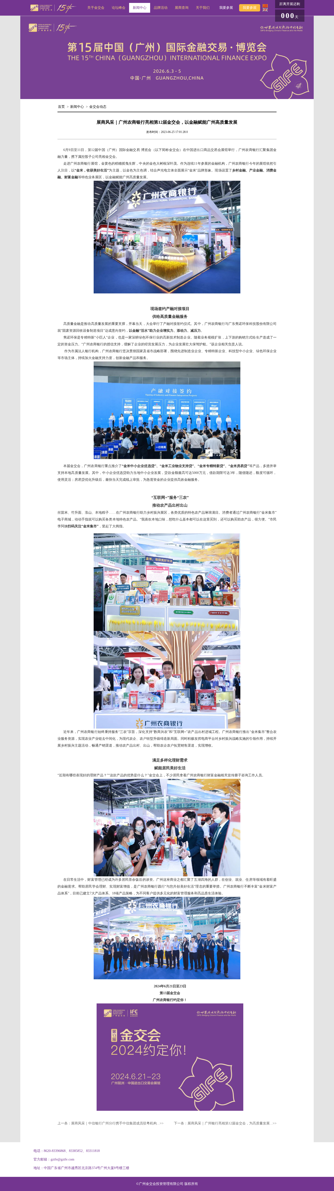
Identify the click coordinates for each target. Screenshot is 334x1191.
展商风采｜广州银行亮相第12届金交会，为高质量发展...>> (232, 1123)
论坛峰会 (118, 8)
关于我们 (203, 8)
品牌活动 (160, 8)
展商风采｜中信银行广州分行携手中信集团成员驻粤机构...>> (117, 1123)
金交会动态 (97, 107)
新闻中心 (139, 8)
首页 (61, 107)
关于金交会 (95, 8)
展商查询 (182, 8)
